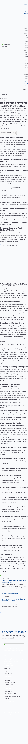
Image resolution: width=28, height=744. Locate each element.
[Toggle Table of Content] (13, 133)
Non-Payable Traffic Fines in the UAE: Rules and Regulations (13, 600)
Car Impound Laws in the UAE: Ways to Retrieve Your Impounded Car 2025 (14, 632)
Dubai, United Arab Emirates (12, 704)
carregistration (4, 100)
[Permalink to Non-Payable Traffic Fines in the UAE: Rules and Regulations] (9, 593)
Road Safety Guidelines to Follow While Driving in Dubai (14, 581)
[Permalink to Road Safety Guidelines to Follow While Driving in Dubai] (13, 575)
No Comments (3, 98)
